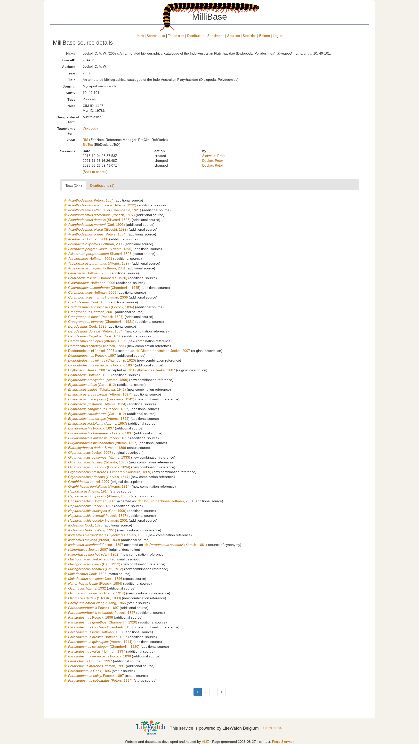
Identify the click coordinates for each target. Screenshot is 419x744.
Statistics (249, 36)
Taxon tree (176, 36)
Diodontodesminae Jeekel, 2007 (165, 351)
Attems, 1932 (87, 588)
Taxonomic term (66, 131)
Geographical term (67, 119)
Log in (277, 36)
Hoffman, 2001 (90, 258)
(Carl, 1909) (96, 224)
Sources (233, 36)
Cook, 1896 (88, 302)
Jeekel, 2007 (89, 452)
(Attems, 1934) (97, 404)
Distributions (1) (102, 185)
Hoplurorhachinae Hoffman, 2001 (167, 501)
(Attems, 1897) (99, 263)
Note (71, 106)
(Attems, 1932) (102, 205)
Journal (69, 86)
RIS (85, 140)
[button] (65, 200)
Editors (264, 36)
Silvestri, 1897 (99, 254)
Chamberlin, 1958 (101, 627)
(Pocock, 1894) (101, 307)
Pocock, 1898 (90, 617)
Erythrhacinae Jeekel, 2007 (154, 370)
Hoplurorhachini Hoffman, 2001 (92, 501)
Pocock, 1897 (92, 355)
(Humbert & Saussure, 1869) (109, 472)
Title (71, 80)
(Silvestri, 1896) (99, 220)
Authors (68, 67)
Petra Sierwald (283, 742)
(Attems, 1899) (98, 380)
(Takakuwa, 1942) (97, 389)
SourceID (67, 60)
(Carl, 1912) (92, 385)
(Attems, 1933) (99, 457)
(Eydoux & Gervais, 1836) (107, 535)
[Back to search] (95, 172)
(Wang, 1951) (92, 530)
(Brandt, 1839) (94, 540)
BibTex (88, 144)
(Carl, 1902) (94, 554)
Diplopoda (90, 128)
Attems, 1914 (88, 491)
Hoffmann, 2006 (91, 283)
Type (71, 99)
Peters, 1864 (90, 200)
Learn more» (273, 727)
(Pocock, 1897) (101, 215)
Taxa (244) (73, 185)
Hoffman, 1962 (89, 375)
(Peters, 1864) (97, 234)
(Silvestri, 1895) (100, 249)
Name (70, 54)
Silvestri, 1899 (97, 448)
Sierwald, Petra (214, 156)
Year (71, 73)
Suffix (70, 93)
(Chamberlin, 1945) (104, 288)
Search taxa (156, 36)
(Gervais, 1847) (99, 477)
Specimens (215, 36)
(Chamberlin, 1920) (97, 278)
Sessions (67, 151)
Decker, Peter (212, 160)
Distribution (195, 36)
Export (69, 140)
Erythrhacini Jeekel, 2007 (87, 370)
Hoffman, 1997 (95, 632)
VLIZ (205, 742)
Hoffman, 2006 (88, 239)
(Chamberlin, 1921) (104, 210)
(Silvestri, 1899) (98, 229)
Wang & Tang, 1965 (97, 603)
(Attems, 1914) (99, 486)
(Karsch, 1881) (97, 346)
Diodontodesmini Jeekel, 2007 (91, 351)
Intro (140, 36)
